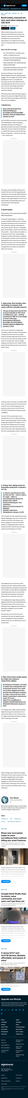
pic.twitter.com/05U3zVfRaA (13, 113)
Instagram (5, 1010)
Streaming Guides (20, 1027)
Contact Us (3, 1042)
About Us (3, 1040)
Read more (6, 881)
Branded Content (20, 1044)
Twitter (9, 1010)
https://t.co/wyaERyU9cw (12, 700)
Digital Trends (8, 7)
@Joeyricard (13, 311)
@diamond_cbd (11, 315)
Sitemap (18, 1081)
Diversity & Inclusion (5, 1081)
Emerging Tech (4, 818)
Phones (3, 1020)
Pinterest (19, 1010)
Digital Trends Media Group (8, 1088)
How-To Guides (19, 1032)
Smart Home (4, 1029)
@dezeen (6, 508)
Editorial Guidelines (5, 1047)
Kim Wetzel (4, 25)
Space (17, 1024)
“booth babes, (12, 219)
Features (3, 821)
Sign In (24, 5)
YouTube (12, 1010)
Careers (3, 1075)
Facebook (1, 1010)
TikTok (16, 1010)
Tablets (17, 1020)
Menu (1, 5)
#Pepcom (13, 111)
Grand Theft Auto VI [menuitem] (5, 9)
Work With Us (4, 1078)
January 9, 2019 (8, 326)
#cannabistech (8, 321)
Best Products (19, 1029)
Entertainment (4, 1032)
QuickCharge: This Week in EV (14, 821)
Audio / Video (4, 1027)
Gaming (3, 1024)
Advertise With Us (5, 1045)
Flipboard (1, 1013)
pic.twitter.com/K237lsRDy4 (12, 322)
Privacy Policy (19, 1075)
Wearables (18, 1022)
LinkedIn (23, 1010)
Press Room (18, 1078)
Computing (4, 1022)
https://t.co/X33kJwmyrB (12, 506)
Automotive (4, 1034)
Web (11, 818)
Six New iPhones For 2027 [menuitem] (16, 9)
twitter (10, 802)
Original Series (19, 1034)
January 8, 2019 (8, 117)
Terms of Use (4, 1083)
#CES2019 (6, 111)
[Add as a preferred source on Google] (5, 28)
